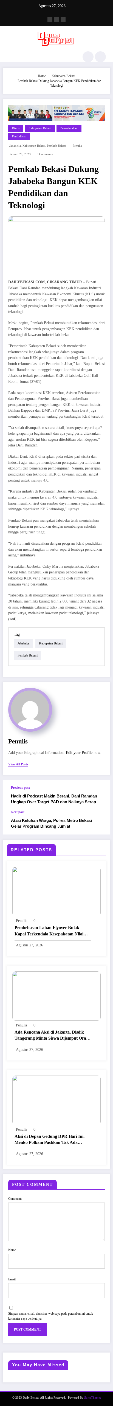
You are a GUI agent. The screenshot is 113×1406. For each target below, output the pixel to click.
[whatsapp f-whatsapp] (63, 19)
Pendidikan (19, 136)
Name (12, 1250)
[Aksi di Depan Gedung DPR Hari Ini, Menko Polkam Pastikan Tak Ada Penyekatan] (56, 1100)
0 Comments (45, 154)
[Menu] (7, 56)
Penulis (77, 145)
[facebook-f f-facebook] (49, 19)
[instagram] (56, 19)
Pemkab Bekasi (56, 145)
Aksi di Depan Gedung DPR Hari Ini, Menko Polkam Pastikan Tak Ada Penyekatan (49, 1140)
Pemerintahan (69, 128)
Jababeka (15, 145)
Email (12, 1279)
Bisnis (15, 128)
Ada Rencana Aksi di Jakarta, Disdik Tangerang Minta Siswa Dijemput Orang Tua (53, 1036)
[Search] (88, 57)
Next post (17, 812)
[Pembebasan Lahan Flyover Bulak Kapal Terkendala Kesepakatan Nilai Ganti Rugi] (56, 891)
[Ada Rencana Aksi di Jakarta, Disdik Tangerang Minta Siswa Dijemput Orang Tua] (56, 995)
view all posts (18, 764)
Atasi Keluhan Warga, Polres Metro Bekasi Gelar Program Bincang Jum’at (51, 823)
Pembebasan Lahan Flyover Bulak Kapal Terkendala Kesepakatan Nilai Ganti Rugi (49, 931)
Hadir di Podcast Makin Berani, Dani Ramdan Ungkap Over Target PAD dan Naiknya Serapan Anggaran (56, 799)
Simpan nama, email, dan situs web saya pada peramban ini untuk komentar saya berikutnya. (50, 1316)
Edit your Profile (79, 753)
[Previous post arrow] (100, 795)
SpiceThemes (92, 1397)
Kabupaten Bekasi (40, 128)
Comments (15, 1199)
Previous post (20, 788)
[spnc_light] (100, 56)
